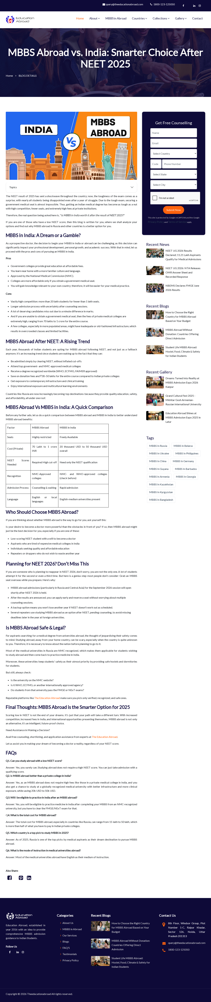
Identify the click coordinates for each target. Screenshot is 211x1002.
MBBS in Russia (158, 445)
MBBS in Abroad (115, 18)
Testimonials (69, 954)
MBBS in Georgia (186, 476)
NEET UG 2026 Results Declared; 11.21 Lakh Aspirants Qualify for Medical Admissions (183, 255)
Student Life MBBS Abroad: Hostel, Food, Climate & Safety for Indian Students (183, 351)
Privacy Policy (156, 221)
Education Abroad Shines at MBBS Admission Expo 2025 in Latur (183, 417)
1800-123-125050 (164, 4)
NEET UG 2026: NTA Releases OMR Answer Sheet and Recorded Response (183, 272)
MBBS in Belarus (183, 445)
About (93, 18)
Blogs (65, 941)
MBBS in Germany (183, 461)
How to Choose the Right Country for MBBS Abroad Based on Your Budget (181, 316)
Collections (160, 18)
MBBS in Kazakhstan (161, 484)
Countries (138, 18)
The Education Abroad (47, 697)
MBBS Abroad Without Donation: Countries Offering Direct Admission (182, 334)
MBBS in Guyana (158, 468)
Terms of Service (177, 221)
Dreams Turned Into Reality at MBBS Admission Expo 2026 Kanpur (182, 382)
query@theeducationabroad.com (124, 4)
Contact (197, 18)
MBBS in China (157, 461)
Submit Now (173, 209)
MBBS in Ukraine (159, 453)
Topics (13, 187)
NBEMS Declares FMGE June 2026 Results (182, 287)
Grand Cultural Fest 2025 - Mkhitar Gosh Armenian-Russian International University (183, 400)
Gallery (180, 18)
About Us (67, 922)
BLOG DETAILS (28, 75)
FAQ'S (66, 947)
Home (80, 18)
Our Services (69, 935)
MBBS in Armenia (159, 476)
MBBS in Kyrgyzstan (161, 492)
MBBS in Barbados (186, 468)
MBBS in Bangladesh (161, 499)
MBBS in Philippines (186, 453)
